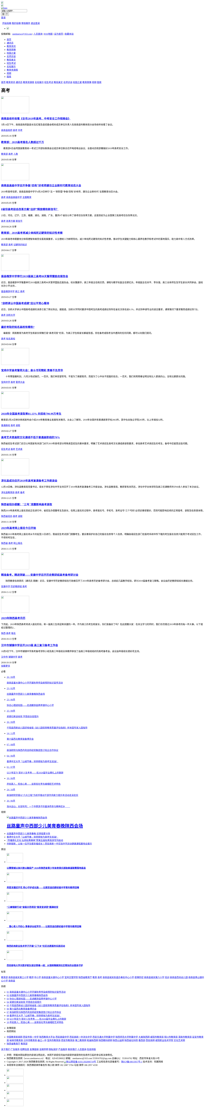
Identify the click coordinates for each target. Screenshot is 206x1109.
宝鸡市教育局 (54, 1040)
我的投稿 (16, 23)
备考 (22, 492)
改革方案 (10, 221)
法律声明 (43, 1049)
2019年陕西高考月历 (13, 618)
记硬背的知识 (20, 244)
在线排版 (91, 1049)
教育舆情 (11, 49)
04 (8, 1002)
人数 (15, 154)
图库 (9, 76)
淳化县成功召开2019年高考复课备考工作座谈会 (29, 480)
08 (8, 1015)
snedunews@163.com (22, 34)
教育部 (4, 154)
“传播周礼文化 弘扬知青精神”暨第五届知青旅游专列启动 (35, 840)
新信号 (19, 221)
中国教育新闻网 (14, 1037)
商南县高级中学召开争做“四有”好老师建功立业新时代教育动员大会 (41, 185)
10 (8, 1022)
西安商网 (150, 1040)
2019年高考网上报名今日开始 (18, 528)
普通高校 (5, 425)
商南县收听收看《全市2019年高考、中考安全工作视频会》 (36, 118)
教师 (31, 977)
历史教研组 (16, 586)
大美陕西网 (144, 1037)
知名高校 (10, 338)
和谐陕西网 (92, 1040)
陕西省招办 (6, 516)
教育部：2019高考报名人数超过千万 (22, 142)
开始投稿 (6, 23)
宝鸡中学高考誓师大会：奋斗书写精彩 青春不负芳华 (32, 370)
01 (8, 992)
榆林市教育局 (16, 1040)
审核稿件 (25, 23)
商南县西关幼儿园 (179, 977)
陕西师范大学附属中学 (126, 1037)
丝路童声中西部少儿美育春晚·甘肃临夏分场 (28, 833)
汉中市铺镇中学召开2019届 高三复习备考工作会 (29, 645)
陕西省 (4, 543)
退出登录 (35, 23)
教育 (94, 977)
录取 (18, 425)
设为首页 (58, 34)
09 (8, 1019)
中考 (20, 130)
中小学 (37, 977)
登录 (3, 17)
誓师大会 (20, 382)
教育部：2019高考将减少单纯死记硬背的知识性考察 (32, 232)
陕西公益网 (118, 1040)
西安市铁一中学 (31, 1037)
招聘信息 (24, 1049)
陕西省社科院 (131, 1040)
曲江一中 (42, 1040)
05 (8, 1005)
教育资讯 (11, 46)
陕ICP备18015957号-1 (131, 1062)
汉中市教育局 (30, 1040)
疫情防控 (139, 977)
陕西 (3, 633)
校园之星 (11, 53)
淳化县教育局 (8, 492)
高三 (17, 291)
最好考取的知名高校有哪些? (17, 327)
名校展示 (11, 66)
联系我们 (72, 1049)
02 (8, 995)
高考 (15, 130)
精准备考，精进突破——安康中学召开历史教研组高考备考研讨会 (39, 574)
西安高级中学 (62, 1037)
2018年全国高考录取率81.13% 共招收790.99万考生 (31, 413)
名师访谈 (11, 56)
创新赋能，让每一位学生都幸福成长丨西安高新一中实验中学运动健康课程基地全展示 (49, 844)
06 (8, 1009)
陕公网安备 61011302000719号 (81, 1062)
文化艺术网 (179, 1040)
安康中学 (5, 586)
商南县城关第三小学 (18, 977)
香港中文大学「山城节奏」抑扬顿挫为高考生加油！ (32, 837)
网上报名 (17, 543)
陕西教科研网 (105, 1040)
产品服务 (62, 1049)
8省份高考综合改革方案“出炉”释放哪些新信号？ (30, 209)
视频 (9, 73)
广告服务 (15, 1049)
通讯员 (10, 43)
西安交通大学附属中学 (103, 1037)
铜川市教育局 (171, 1037)
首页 (9, 39)
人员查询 (37, 34)
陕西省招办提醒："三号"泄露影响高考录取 (26, 504)
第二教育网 (80, 1040)
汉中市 (4, 657)
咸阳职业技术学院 (164, 1040)
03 (8, 999)
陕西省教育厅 (85, 977)
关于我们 (5, 1049)
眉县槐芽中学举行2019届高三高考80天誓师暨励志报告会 (34, 276)
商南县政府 (6, 130)
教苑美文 (11, 60)
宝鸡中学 (5, 382)
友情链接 (34, 1049)
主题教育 (26, 197)
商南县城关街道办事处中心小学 (118, 977)
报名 (13, 633)
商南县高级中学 (14, 197)
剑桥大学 (10, 315)
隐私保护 (53, 1049)
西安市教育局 (68, 1040)
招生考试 (11, 63)
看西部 (141, 1040)
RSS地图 (48, 34)
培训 (167, 977)
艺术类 (19, 449)
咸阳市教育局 (157, 1037)
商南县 (11, 981)
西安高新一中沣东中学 (81, 1037)
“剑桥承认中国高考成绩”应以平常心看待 (25, 303)
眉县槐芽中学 (8, 291)
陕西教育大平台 (47, 1037)
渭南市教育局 (185, 1037)
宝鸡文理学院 (71, 977)
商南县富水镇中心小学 (52, 977)
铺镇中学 (12, 657)
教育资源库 (12, 70)
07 (8, 1012)
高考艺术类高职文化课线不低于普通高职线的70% (30, 437)
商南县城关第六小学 (154, 977)
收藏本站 (69, 34)
